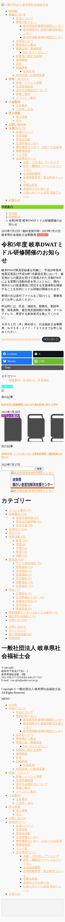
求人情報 (21, 116)
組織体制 (21, 67)
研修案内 (42, 234)
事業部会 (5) (23, 608)
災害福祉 (43, 380)
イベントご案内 (26, 97)
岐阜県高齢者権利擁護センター (43, 37)
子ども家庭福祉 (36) (29, 563)
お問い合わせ (17, 626)
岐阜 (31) (21, 540)
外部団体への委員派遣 (30, 75)
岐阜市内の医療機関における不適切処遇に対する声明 (29, 404)
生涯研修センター (27, 143)
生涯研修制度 (24, 86)
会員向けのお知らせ (36, 188)
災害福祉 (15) (24, 586)
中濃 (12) (21, 548)
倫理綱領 (21, 60)
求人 (19, 120)
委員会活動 (23, 139)
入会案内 (21, 105)
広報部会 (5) (23, 593)
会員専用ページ (26, 158)
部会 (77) (14, 589)
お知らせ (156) (18, 620)
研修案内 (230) (18, 514)
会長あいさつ (24, 41)
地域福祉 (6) (23, 570)
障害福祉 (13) (24, 567)
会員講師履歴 (31, 173)
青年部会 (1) (23, 604)
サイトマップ (17, 630)
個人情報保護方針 (20, 634)
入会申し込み (24, 109)
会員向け (29, 380)
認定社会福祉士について (32, 90)
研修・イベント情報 (29, 82)
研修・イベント (19, 772)
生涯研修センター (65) (30, 597)
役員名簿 (29, 71)
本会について (24, 18)
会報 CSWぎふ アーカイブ (41, 162)
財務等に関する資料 (29, 56)
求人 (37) (14, 533)
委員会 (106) (16, 559)
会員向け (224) (18, 529)
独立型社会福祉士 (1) (22, 616)
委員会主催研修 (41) (29, 521)
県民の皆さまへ (26, 22)
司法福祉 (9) (23, 578)
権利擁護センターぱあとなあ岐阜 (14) (33, 612)
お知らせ (14, 893)
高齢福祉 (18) (24, 582)
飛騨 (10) (21, 555)
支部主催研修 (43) (27, 517)
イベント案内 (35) (20, 510)
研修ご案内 (23, 94)
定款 (19, 63)
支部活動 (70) (17, 536)
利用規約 (14, 638)
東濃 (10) (21, 551)
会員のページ (24, 131)
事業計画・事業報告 (29, 48)
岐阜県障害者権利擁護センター (43, 25)
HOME (13, 704)
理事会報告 (30, 185)
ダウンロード (51, 339)
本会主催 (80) (24, 525)
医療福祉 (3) (23, 574)
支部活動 (21, 135)
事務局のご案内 (26, 44)
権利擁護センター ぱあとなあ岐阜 (39, 147)
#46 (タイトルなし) (35, 52)
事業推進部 (23, 150)
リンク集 (21, 154)
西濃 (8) (21, 544)
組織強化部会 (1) (26, 601)
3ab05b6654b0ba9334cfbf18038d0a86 (20, 339)
